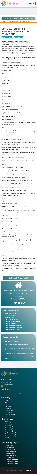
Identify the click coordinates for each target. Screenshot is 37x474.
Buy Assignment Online (11, 459)
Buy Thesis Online (10, 457)
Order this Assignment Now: (18, 18)
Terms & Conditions (10, 414)
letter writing (8, 424)
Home (6, 400)
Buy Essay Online (10, 449)
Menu (30, 3)
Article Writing (9, 426)
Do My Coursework (10, 451)
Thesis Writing (9, 430)
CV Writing (8, 422)
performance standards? (12, 341)
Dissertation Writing (10, 434)
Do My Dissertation (10, 455)
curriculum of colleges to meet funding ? (16, 344)
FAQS (6, 404)
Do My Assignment (10, 453)
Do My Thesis (9, 445)
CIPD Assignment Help (11, 438)
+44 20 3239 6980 (8, 384)
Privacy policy (9, 410)
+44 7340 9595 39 (7, 382)
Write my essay (9, 447)
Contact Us (8, 408)
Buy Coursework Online (11, 461)
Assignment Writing (10, 432)
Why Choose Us (9, 412)
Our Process (8, 406)
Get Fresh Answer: (18, 278)
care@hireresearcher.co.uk (10, 386)
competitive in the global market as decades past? (19, 353)
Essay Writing (9, 428)
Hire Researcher (26, 470)
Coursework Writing (10, 436)
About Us (7, 402)
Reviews (20, 393)
